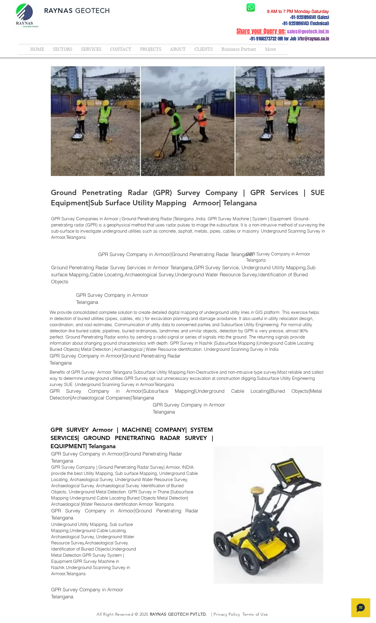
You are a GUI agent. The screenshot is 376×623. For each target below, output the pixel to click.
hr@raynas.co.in (315, 38)
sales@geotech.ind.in (308, 31)
